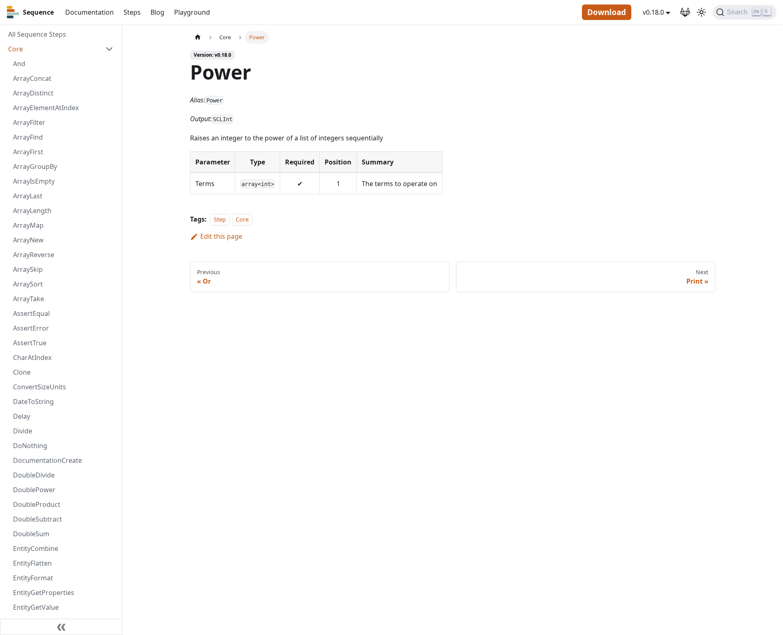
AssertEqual (31, 313)
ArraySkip (28, 269)
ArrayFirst (28, 151)
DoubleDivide (34, 475)
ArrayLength (32, 210)
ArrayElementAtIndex (46, 107)
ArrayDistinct (33, 93)
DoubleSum (31, 533)
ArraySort (28, 284)
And (19, 63)
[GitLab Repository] (685, 12)
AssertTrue (29, 342)
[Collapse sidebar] (61, 627)
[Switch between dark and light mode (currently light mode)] (701, 12)
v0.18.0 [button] (653, 12)
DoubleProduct (36, 504)
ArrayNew (28, 239)
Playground (192, 12)
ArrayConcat (32, 78)
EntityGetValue (36, 607)
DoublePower (34, 489)
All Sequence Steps (37, 34)
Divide (22, 430)
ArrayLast (27, 195)
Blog (157, 12)
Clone (22, 372)
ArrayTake (28, 298)
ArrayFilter (29, 122)
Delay (21, 416)
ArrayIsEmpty (34, 181)
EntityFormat (33, 577)
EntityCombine (35, 548)
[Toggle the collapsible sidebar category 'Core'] (109, 49)
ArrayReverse (33, 254)
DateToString (33, 401)
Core (15, 48)
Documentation (89, 12)
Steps (132, 12)
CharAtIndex (32, 357)
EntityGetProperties (43, 592)
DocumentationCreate (47, 460)
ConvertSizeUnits (39, 386)
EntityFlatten (32, 563)
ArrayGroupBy (35, 166)
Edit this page (221, 236)
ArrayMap (28, 225)
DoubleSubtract (37, 519)
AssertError (31, 328)
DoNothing (30, 445)
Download (606, 12)
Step (220, 219)
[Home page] (198, 37)
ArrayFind (28, 137)
